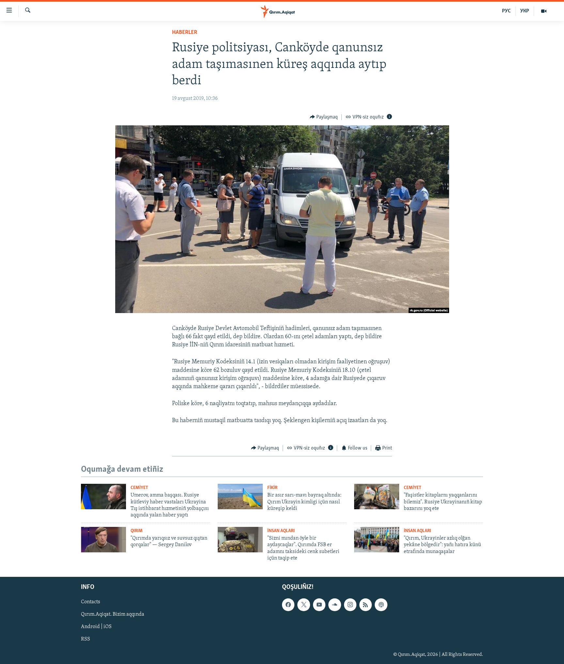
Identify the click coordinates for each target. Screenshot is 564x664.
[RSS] (365, 604)
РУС (506, 11)
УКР (524, 11)
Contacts (90, 602)
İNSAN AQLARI (281, 531)
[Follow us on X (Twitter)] (303, 604)
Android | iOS (96, 626)
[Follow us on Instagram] (350, 604)
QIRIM (137, 531)
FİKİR (272, 487)
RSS (85, 639)
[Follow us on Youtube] (319, 604)
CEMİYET (139, 487)
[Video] (544, 11)
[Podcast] (381, 604)
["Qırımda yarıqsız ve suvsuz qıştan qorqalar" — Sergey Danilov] (103, 539)
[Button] (324, 117)
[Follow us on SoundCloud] (334, 604)
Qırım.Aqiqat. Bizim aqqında (112, 614)
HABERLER (184, 33)
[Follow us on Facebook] (288, 604)
